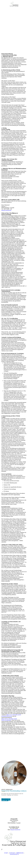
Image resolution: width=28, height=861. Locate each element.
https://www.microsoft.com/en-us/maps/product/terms (11, 715)
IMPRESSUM (19, 853)
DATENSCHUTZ (14, 854)
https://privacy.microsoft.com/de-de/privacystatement (9, 719)
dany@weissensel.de (6, 210)
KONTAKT (12, 853)
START (6, 853)
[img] (14, 4)
